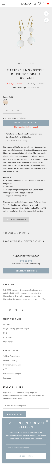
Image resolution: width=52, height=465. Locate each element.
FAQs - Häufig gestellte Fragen (16, 328)
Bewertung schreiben (26, 270)
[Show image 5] (30, 63)
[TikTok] (22, 309)
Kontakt (6, 324)
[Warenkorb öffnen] (44, 3)
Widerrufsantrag (10, 360)
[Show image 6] (33, 63)
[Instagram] (10, 309)
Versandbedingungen (12, 373)
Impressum (8, 378)
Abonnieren (26, 456)
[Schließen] (47, 421)
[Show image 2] (21, 63)
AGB (5, 369)
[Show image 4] (27, 63)
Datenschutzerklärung (12, 365)
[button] (48, 4)
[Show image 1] (19, 63)
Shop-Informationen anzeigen (17, 141)
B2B (5, 333)
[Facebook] (4, 309)
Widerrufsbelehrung (11, 356)
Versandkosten (33, 87)
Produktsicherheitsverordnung (23, 241)
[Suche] (35, 4)
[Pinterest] (16, 309)
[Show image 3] (24, 63)
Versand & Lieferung (16, 233)
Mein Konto (8, 342)
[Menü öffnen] (3, 4)
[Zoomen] (46, 13)
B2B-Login (7, 337)
